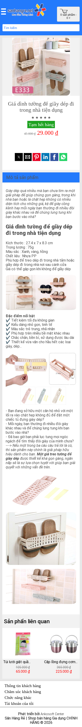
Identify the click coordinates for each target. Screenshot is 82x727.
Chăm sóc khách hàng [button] (23, 691)
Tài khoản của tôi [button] (19, 703)
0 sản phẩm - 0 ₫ (68, 16)
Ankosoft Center (52, 714)
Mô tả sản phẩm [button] (22, 177)
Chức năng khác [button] (18, 697)
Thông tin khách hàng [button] (23, 685)
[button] (3, 11)
